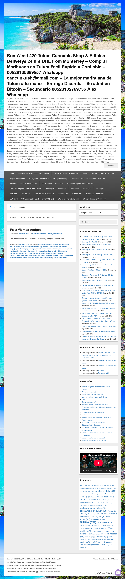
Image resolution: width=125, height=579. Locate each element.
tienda (25, 257)
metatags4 (87, 188)
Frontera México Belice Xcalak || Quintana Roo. (99, 331)
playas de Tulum (103, 502)
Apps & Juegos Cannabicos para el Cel (96, 386)
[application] (98, 463)
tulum (88, 521)
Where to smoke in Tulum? (68, 199)
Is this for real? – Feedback (52, 183)
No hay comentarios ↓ (56, 234)
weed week (48, 257)
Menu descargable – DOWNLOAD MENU (26, 188)
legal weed (24, 255)
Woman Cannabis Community (94, 199)
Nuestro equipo (87, 420)
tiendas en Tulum (99, 519)
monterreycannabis (39, 234)
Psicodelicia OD (103, 373)
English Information (17, 178)
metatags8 (26, 193)
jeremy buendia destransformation (40, 253)
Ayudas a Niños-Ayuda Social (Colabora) (33, 173)
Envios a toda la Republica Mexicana (95, 404)
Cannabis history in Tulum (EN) (66, 173)
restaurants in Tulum (93, 510)
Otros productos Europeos (91, 425)
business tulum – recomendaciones (94, 397)
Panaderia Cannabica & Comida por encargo (97, 427)
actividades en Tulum (97, 485)
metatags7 (14, 193)
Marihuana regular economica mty (80, 183)
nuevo (61, 255)
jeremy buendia (21, 253)
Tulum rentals (97, 534)
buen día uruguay (27, 247)
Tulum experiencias (106, 525)
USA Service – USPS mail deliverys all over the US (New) (32, 199)
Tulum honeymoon (88, 528)
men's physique (46, 255)
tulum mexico (102, 528)
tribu (29, 257)
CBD (83, 399)
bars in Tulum (88, 491)
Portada (13, 207)
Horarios (85, 415)
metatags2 (62, 188)
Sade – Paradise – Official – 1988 (94, 270)
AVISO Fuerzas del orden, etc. (93, 394)
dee (56, 247)
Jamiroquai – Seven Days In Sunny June (96, 244)
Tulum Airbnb (104, 522)
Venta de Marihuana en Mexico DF (94, 438)
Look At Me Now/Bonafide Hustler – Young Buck (99, 326)
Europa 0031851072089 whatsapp (94, 412)
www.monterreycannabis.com (93, 544)
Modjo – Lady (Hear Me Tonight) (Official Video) (98, 303)
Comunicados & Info (89, 402)
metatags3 (75, 188)
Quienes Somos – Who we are (70, 193)
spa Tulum (110, 513)
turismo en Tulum (101, 539)
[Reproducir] (83, 471)
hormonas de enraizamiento (38, 251)
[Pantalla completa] (113, 471)
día (60, 247)
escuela (39, 249)
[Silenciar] (110, 471)
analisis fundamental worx (62, 244)
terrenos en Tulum (89, 516)
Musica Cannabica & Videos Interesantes (96, 417)
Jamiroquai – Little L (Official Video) (94, 249)
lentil (30, 255)
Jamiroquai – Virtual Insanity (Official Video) (97, 254)
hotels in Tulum (99, 499)
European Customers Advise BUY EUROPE (88, 178)
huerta (50, 251)
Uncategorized (24, 244)
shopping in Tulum (96, 514)
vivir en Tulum (105, 542)
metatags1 (50, 188)
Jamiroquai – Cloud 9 (89, 242)
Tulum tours (102, 537)
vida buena (35, 257)
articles (84, 389)
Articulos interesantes (89, 392)
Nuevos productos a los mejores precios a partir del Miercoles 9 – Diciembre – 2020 (98, 355)
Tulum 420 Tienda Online (95, 193)
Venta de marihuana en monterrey (94, 440)
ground (69, 249)
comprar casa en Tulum (103, 494)
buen (11, 247)
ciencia (45, 247)
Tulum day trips (93, 525)
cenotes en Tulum (105, 490)
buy (41, 247)
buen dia (17, 247)
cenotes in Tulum (87, 494)
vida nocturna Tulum (96, 540)
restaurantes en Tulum (93, 507)
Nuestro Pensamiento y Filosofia (93, 422)
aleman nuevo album (45, 244)
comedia (52, 247)
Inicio (12, 173)
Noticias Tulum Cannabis (44, 193)
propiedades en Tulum (88, 505)
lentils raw (36, 255)
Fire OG (101, 370)
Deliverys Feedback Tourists (103, 173)
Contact (85, 173)
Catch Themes (113, 559)
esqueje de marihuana (50, 249)
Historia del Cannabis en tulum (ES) (23, 183)
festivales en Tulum (96, 497)
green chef (62, 249)
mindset (55, 255)
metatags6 (100, 188)
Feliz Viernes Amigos (26, 229)
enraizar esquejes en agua (26, 249)
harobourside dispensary (18, 251)
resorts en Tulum (103, 505)
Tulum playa (98, 531)
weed (41, 257)
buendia (36, 247)
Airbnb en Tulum (101, 488)
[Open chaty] (118, 572)
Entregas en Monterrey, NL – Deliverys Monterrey (48, 178)
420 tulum (84, 486)
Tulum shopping (91, 537)
